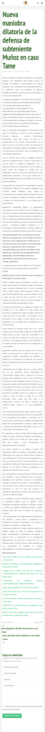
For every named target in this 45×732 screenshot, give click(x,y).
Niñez (28, 71)
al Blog (36, 622)
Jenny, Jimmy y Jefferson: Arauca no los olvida (20, 587)
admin (10, 71)
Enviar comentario (12, 716)
